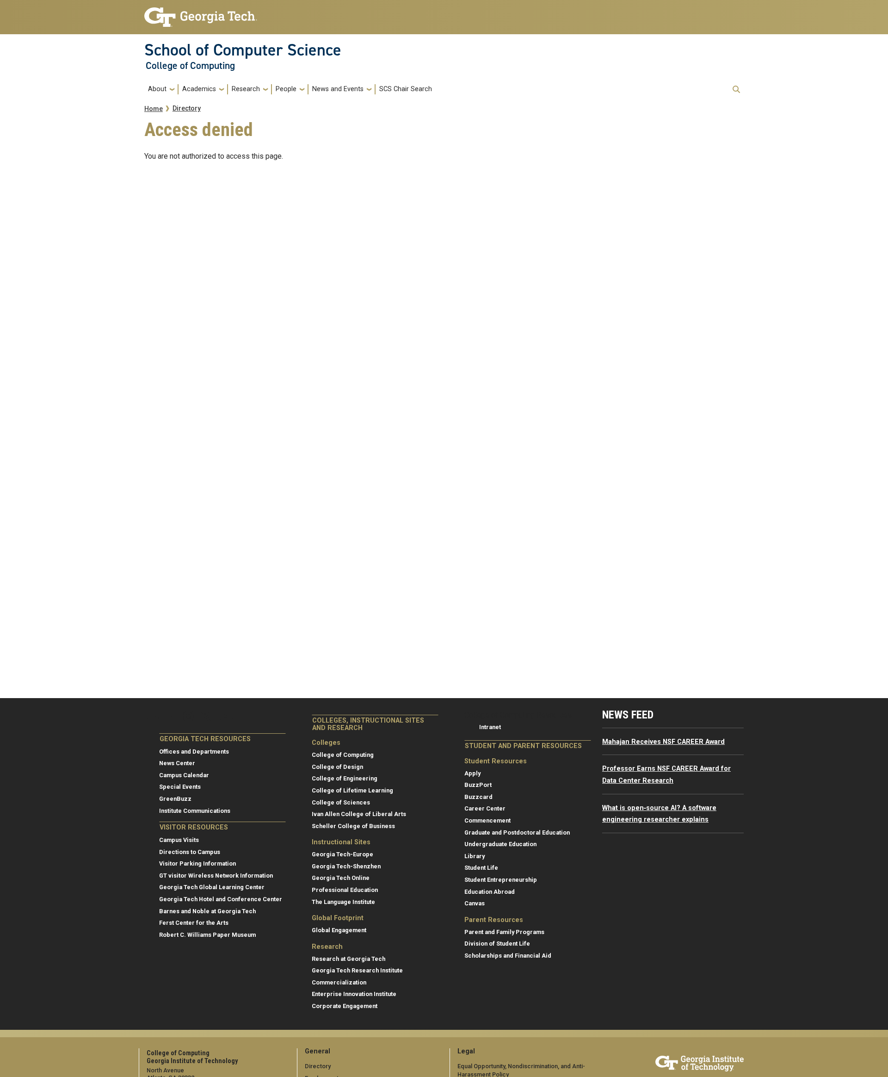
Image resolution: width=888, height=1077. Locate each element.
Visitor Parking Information (197, 863)
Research (246, 89)
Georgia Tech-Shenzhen (346, 866)
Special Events (180, 786)
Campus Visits (179, 839)
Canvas (474, 903)
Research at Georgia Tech (348, 958)
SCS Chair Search (405, 89)
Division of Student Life (497, 943)
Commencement (487, 820)
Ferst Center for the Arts (193, 922)
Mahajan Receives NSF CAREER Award (663, 742)
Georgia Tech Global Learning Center (212, 887)
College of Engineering (344, 778)
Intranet (490, 727)
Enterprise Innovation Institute (354, 993)
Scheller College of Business (353, 826)
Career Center (485, 808)
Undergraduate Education (500, 844)
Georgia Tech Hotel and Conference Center (220, 899)
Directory (187, 108)
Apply (472, 773)
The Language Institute (343, 901)
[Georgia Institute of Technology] (200, 13)
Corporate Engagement (344, 1006)
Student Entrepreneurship (500, 879)
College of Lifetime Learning (352, 790)
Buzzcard (478, 796)
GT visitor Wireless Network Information (216, 875)
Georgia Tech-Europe (342, 854)
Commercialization (339, 982)
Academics (199, 89)
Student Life (481, 867)
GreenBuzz (175, 798)
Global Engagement (339, 930)
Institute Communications (194, 810)
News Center (177, 763)
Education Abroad (489, 891)
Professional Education (345, 889)
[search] (736, 89)
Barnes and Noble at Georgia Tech (207, 911)
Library (474, 856)
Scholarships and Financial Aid (507, 955)
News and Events (338, 89)
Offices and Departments (194, 751)
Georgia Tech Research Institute (357, 970)
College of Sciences (341, 802)
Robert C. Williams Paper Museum (207, 934)
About (157, 89)
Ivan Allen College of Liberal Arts (359, 814)
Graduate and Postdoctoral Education (517, 832)
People (286, 89)
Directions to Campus (189, 851)
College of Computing (190, 65)
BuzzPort (478, 784)
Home (153, 109)
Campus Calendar (184, 775)
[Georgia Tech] (699, 1061)
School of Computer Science (242, 50)
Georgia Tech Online (341, 877)
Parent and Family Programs (504, 931)
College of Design (337, 766)
